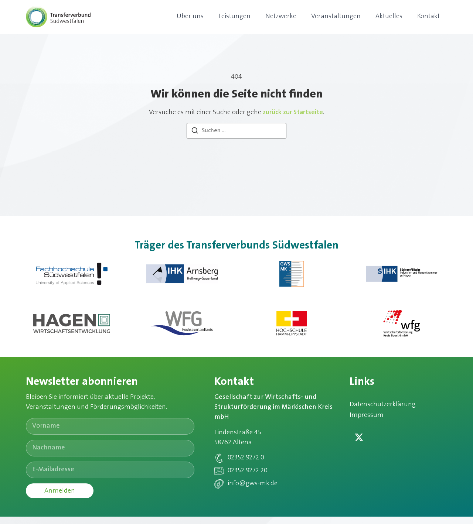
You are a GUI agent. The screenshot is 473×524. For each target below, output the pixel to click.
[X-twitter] (359, 437)
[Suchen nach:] (236, 130)
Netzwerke (280, 16)
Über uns (190, 16)
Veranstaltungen (336, 16)
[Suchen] (194, 132)
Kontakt (428, 16)
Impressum (367, 415)
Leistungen (234, 16)
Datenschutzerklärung (383, 404)
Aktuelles (388, 16)
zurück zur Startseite (293, 112)
